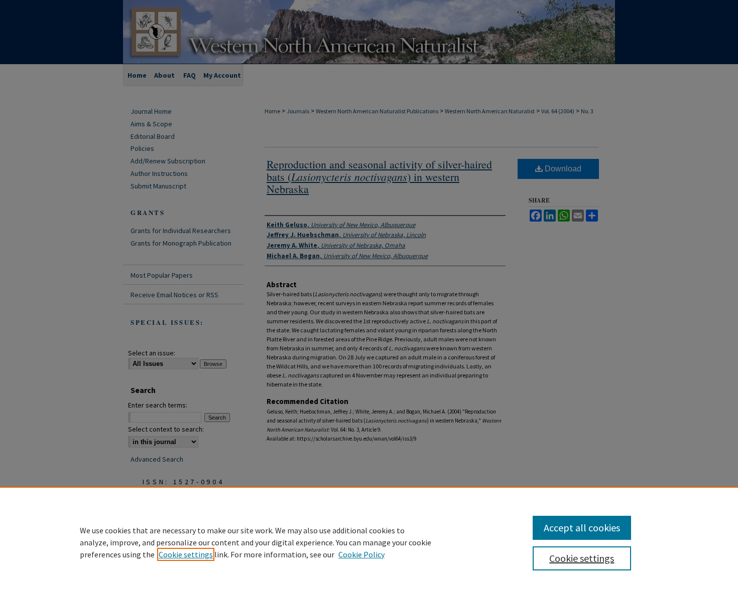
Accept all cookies (582, 527)
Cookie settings (186, 554)
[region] (369, 542)
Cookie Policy (361, 554)
